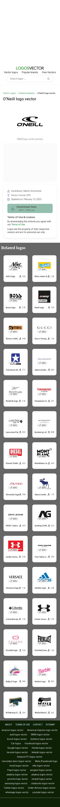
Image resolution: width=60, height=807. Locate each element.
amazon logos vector (12, 730)
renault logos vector (42, 779)
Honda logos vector (42, 748)
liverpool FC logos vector (29, 756)
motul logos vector (19, 765)
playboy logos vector (17, 774)
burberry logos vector (41, 739)
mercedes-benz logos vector (16, 761)
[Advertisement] (30, 33)
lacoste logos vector (17, 752)
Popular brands (30, 72)
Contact (38, 724)
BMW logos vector (40, 734)
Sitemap (50, 724)
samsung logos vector (16, 783)
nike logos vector (41, 765)
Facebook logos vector (36, 743)
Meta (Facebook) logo (46, 761)
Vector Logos (9, 93)
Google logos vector (17, 748)
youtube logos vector (43, 792)
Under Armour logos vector (42, 787)
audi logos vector (18, 734)
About (8, 724)
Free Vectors (49, 72)
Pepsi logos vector (16, 770)
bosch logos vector (17, 739)
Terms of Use (18, 224)
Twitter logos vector (14, 787)
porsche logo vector (17, 779)
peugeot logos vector (41, 770)
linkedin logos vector (42, 752)
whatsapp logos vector (17, 792)
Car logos (16, 743)
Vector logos (11, 72)
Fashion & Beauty (26, 93)
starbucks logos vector (43, 783)
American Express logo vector (42, 730)
